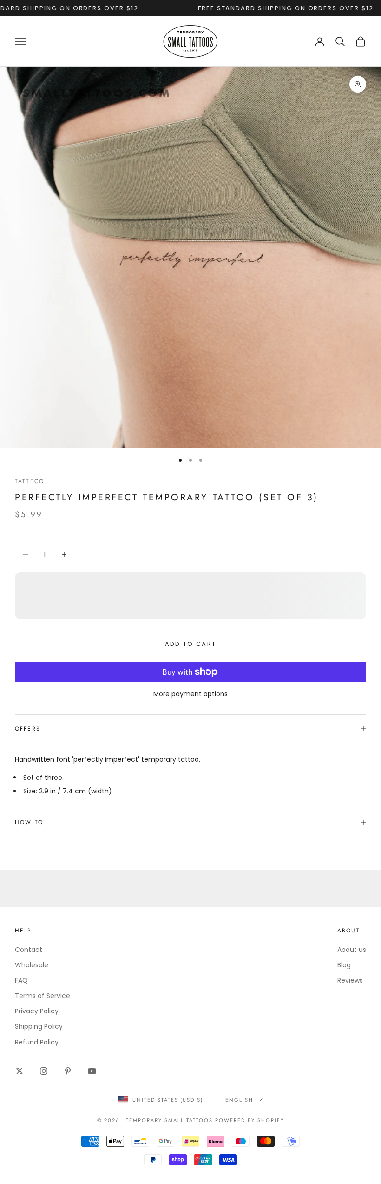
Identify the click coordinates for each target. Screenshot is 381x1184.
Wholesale (31, 965)
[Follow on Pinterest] (67, 1071)
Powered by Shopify (249, 1120)
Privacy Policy (37, 1011)
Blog (344, 965)
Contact (28, 949)
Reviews (350, 980)
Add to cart (191, 643)
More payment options (190, 693)
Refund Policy (37, 1042)
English (239, 1100)
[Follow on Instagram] (43, 1071)
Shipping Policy (39, 1026)
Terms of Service (42, 995)
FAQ (21, 980)
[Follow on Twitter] (19, 1071)
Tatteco (29, 481)
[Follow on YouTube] (92, 1071)
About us (351, 949)
